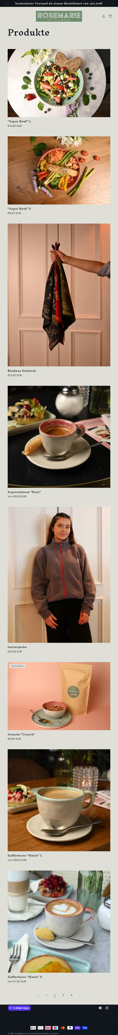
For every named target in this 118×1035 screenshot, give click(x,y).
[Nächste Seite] (79, 995)
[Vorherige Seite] (38, 995)
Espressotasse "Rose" (24, 492)
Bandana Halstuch (22, 370)
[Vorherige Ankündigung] (6, 3)
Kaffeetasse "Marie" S (25, 976)
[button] (110, 16)
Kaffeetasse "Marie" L (25, 855)
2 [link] (55, 995)
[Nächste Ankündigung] (112, 3)
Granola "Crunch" (21, 734)
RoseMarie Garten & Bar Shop (28, 1033)
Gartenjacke (17, 647)
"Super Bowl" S (19, 208)
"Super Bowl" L (19, 121)
